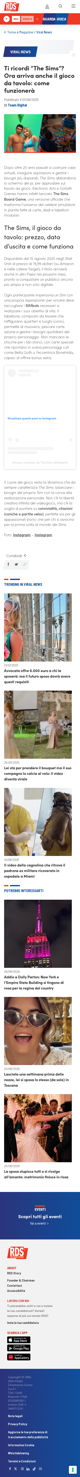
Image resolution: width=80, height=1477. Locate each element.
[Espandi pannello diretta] (37, 19)
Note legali (15, 1416)
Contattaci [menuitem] (14, 1285)
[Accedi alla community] (47, 6)
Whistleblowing (18, 1453)
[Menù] (73, 7)
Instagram (22, 534)
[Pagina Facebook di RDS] (10, 1469)
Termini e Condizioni (22, 1461)
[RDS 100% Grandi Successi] (11, 7)
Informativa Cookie (21, 1445)
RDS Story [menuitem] (14, 1273)
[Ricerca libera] (60, 7)
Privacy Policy (17, 1424)
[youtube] (40, 1468)
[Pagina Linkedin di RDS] (28, 1469)
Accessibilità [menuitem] (16, 1290)
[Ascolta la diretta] (6, 19)
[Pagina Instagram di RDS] (22, 1469)
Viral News (44, 32)
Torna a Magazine (20, 32)
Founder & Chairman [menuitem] (21, 1280)
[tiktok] (34, 1469)
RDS (16, 19)
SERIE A (27, 19)
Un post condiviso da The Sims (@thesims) (40, 462)
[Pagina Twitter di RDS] (15, 1469)
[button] (8, 564)
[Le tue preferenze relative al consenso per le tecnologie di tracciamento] (73, 1470)
